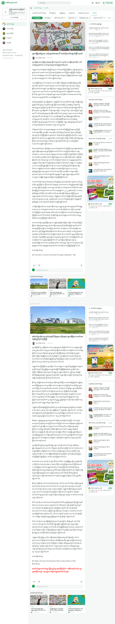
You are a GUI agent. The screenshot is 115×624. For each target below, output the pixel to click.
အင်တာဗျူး (48, 18)
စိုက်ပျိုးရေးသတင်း (85, 18)
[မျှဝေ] (81, 265)
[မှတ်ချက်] (39, 265)
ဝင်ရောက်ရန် (15, 17)
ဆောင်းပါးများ (10, 24)
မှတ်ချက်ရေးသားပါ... (42, 270)
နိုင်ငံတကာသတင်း (60, 18)
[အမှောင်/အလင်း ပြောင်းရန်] (92, 3)
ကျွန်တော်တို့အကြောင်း (8, 50)
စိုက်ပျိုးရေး (52, 13)
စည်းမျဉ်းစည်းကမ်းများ (8, 55)
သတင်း (46, 8)
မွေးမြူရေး (62, 13)
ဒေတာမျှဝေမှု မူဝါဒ (18, 55)
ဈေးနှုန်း (8, 42)
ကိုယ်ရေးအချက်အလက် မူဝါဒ (9, 53)
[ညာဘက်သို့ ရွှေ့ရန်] (111, 18)
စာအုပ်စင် (9, 38)
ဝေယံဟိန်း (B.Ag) (40, 58)
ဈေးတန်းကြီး (10, 33)
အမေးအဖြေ (9, 28)
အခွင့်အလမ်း (72, 18)
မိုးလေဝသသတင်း (99, 18)
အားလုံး (110, 138)
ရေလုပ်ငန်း (72, 13)
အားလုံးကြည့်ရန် (36, 18)
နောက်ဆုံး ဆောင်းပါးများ (39, 13)
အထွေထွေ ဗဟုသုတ (83, 13)
